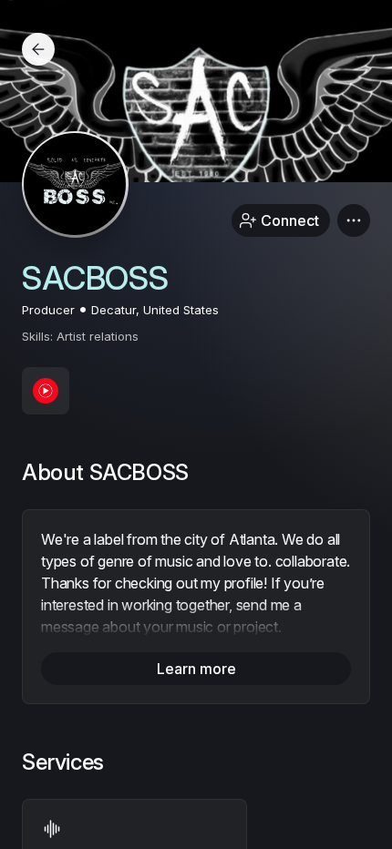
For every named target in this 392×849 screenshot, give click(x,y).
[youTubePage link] (45, 390)
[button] (353, 220)
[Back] (38, 49)
